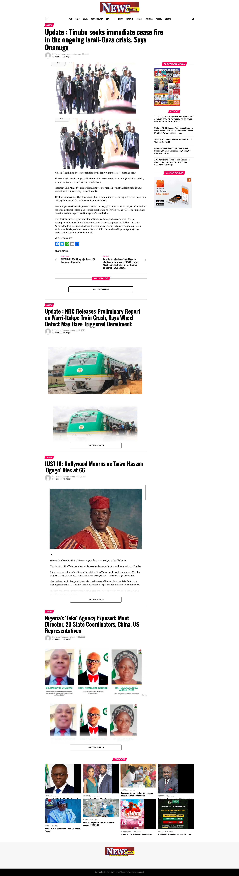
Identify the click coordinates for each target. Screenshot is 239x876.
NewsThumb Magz (62, 57)
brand (85, 19)
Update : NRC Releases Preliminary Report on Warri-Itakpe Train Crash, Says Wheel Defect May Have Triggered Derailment (174, 130)
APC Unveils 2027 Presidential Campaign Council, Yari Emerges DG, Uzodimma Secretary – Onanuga (172, 162)
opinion (139, 19)
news (77, 19)
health (109, 19)
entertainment (97, 19)
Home (70, 19)
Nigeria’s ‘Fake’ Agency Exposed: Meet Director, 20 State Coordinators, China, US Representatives (172, 150)
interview (119, 19)
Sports (168, 19)
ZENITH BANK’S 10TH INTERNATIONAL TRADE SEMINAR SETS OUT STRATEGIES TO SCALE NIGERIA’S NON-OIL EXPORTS (174, 119)
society (159, 19)
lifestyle (129, 19)
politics (149, 19)
